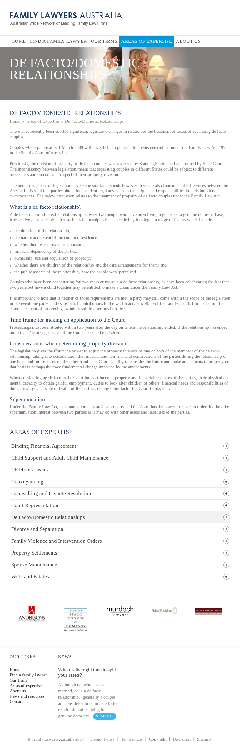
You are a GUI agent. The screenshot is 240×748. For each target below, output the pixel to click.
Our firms (18, 680)
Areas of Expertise (42, 121)
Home (15, 121)
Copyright (158, 739)
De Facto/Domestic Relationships (94, 121)
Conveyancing (27, 482)
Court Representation (34, 505)
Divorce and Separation (37, 529)
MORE (106, 716)
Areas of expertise (26, 685)
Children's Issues (30, 470)
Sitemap (204, 739)
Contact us (19, 701)
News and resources (27, 696)
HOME (19, 41)
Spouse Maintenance (34, 565)
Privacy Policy (102, 739)
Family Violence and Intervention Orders (56, 541)
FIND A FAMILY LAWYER (58, 41)
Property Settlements (34, 553)
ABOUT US (188, 41)
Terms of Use (132, 739)
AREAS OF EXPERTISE (146, 41)
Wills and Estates (30, 577)
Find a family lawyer (28, 675)
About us (18, 691)
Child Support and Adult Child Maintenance (59, 458)
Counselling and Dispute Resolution (51, 493)
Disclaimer (182, 739)
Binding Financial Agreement (43, 446)
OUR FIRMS (104, 41)
